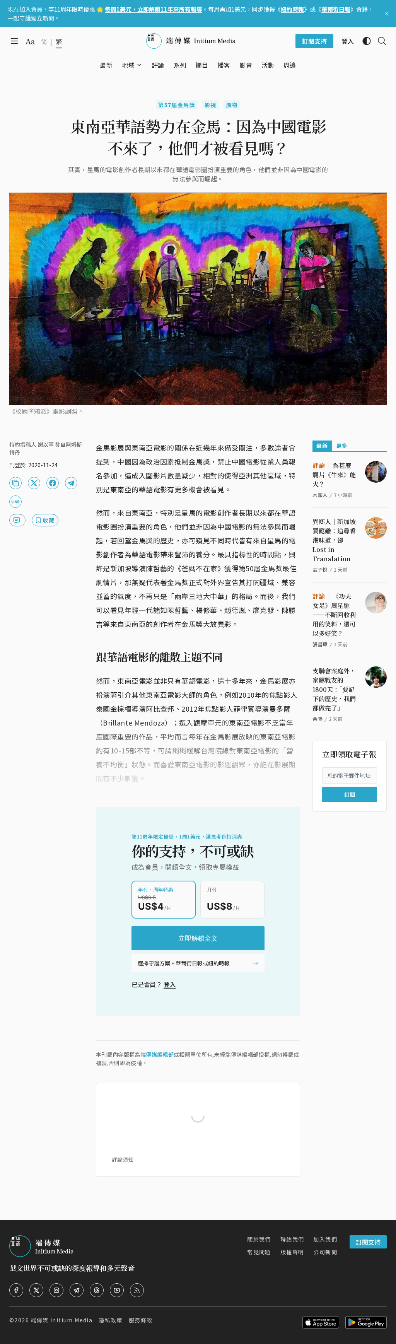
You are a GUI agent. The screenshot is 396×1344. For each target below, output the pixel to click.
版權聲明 (292, 1252)
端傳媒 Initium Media (61, 1320)
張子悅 (320, 569)
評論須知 (122, 1159)
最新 (322, 445)
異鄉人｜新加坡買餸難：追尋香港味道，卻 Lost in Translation (334, 540)
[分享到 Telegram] (71, 483)
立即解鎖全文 (198, 938)
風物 (232, 105)
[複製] (15, 483)
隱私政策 (111, 1320)
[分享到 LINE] (15, 501)
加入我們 (325, 1239)
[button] (128, 65)
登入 (170, 984)
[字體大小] (30, 41)
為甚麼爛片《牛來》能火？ (334, 474)
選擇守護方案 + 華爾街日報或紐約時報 (184, 963)
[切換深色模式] (363, 41)
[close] (387, 13)
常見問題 (259, 1252)
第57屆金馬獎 (176, 105)
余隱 (317, 718)
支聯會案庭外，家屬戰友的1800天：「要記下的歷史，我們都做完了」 (334, 689)
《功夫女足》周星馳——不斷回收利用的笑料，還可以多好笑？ (334, 615)
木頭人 (320, 495)
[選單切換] (139, 65)
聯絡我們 (292, 1239)
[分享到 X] (34, 483)
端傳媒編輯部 (157, 1054)
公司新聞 (325, 1252)
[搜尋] (379, 41)
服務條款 (141, 1320)
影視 (211, 105)
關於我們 (259, 1239)
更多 (342, 445)
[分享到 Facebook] (52, 483)
